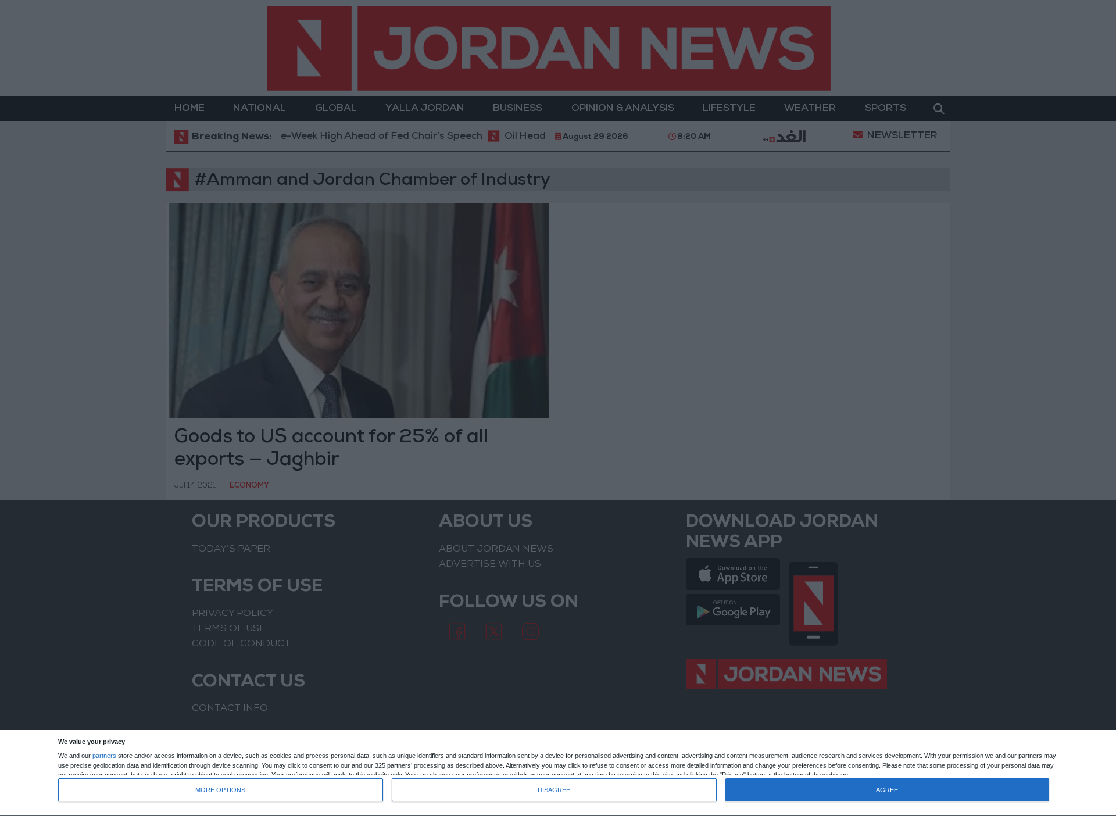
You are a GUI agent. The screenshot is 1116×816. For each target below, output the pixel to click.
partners (104, 756)
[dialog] (558, 773)
